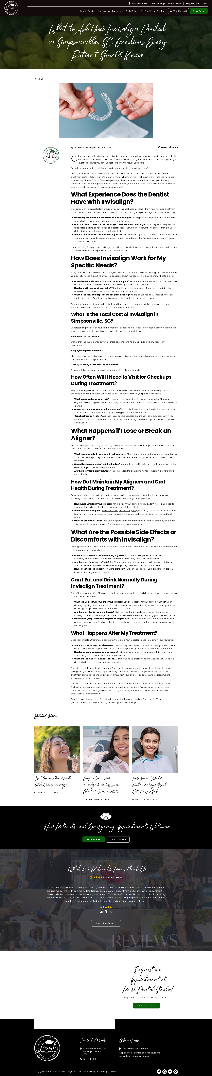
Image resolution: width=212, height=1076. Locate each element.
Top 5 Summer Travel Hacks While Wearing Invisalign (52, 782)
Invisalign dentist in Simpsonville (117, 247)
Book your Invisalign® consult (115, 702)
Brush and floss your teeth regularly (119, 510)
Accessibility (102, 1071)
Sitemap (112, 1071)
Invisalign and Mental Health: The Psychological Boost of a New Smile (148, 785)
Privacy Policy (89, 1071)
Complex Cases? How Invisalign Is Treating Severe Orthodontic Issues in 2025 (101, 785)
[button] (106, 877)
